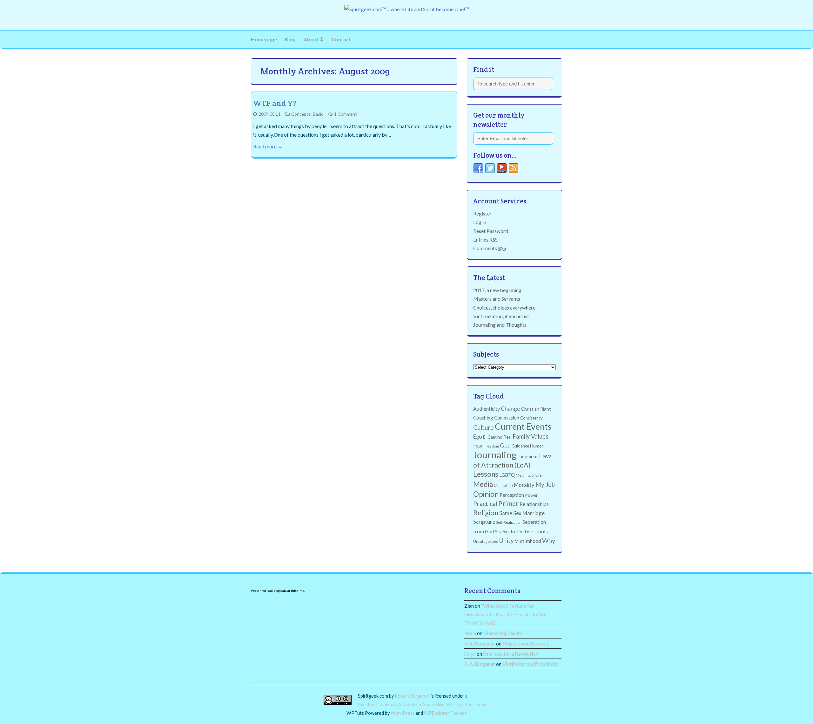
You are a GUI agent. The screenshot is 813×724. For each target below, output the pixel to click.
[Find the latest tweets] (490, 169)
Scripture (484, 522)
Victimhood (528, 541)
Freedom (491, 446)
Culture (483, 427)
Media (483, 484)
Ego (477, 437)
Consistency (531, 417)
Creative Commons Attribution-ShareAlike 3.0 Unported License (423, 704)
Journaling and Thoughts (500, 325)
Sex (498, 531)
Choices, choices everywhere (504, 307)
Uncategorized (485, 541)
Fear (478, 445)
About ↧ (314, 39)
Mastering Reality (502, 633)
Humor (536, 445)
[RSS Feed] (513, 169)
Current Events (523, 426)
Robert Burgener (412, 696)
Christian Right (536, 409)
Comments (489, 248)
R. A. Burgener (479, 643)
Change (510, 408)
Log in (479, 222)
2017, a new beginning (497, 290)
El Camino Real (497, 437)
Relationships (534, 504)
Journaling (495, 454)
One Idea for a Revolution (510, 654)
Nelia (470, 633)
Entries (485, 239)
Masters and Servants (496, 299)
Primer (508, 503)
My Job (545, 484)
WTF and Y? (275, 103)
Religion (485, 513)
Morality (524, 485)
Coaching (483, 417)
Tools (541, 531)
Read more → (268, 146)
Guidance (520, 445)
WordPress (403, 713)
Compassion (506, 417)
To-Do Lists (522, 531)
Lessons (485, 474)
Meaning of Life (529, 475)
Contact (341, 39)
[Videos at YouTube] (502, 169)
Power (531, 495)
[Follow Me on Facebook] (478, 169)
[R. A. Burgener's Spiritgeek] (406, 9)
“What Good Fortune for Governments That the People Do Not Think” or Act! (505, 614)
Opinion (486, 494)
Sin (506, 531)
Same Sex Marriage (522, 513)
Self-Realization (508, 522)
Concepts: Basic (307, 114)
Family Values (530, 436)
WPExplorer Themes (445, 713)
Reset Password (490, 231)
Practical (485, 503)
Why (548, 540)
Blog (290, 39)
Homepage (264, 39)
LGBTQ (507, 475)
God (505, 445)
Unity (506, 540)
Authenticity (486, 409)
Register (482, 213)
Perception (512, 495)
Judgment (528, 456)
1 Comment (345, 114)
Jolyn (470, 654)
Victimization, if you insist (501, 316)
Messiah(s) (503, 485)
